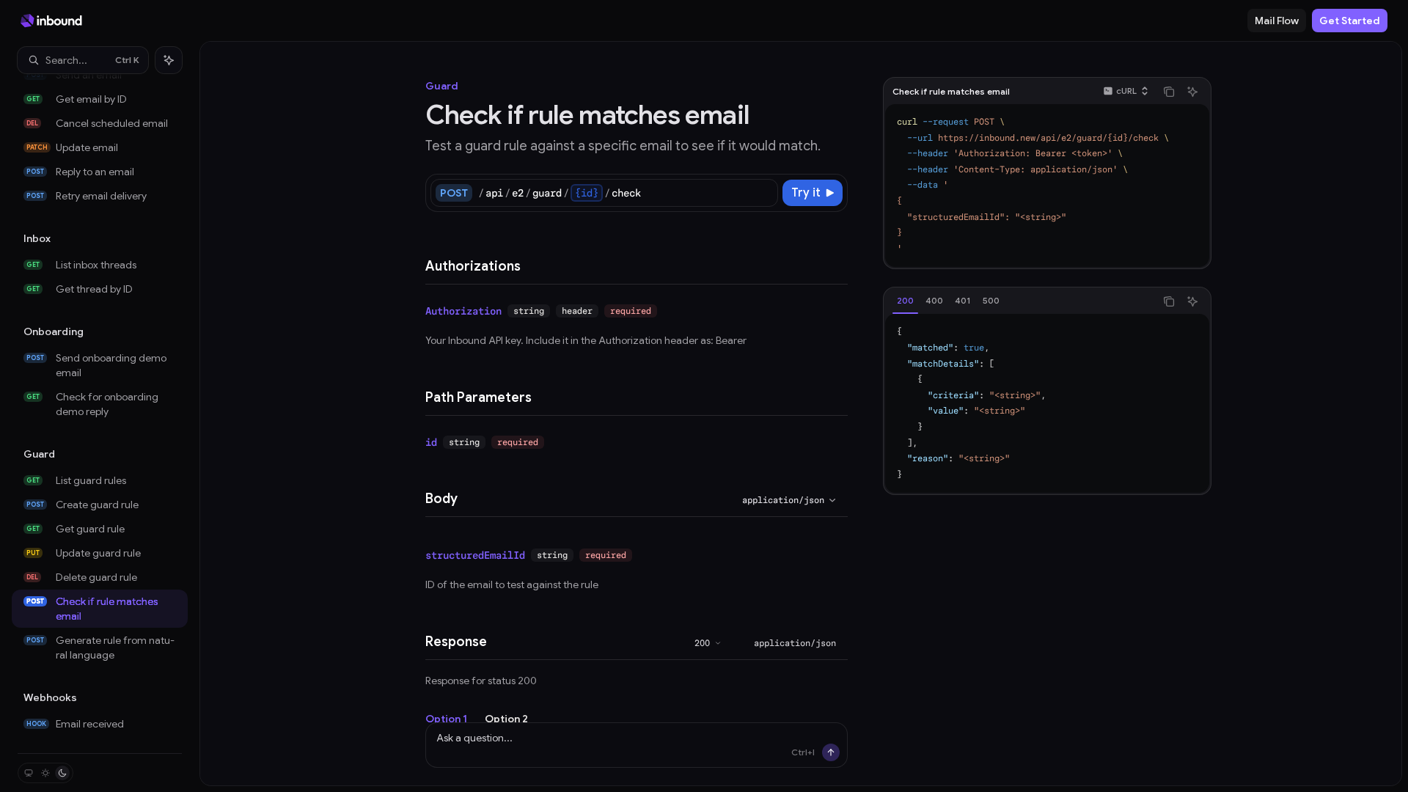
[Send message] (831, 752)
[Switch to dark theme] (62, 773)
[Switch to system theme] (28, 773)
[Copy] (764, 192)
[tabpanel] (1047, 403)
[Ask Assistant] (1192, 91)
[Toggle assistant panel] (168, 60)
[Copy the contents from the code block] (1168, 91)
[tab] (905, 300)
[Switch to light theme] (45, 773)
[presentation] (100, 413)
